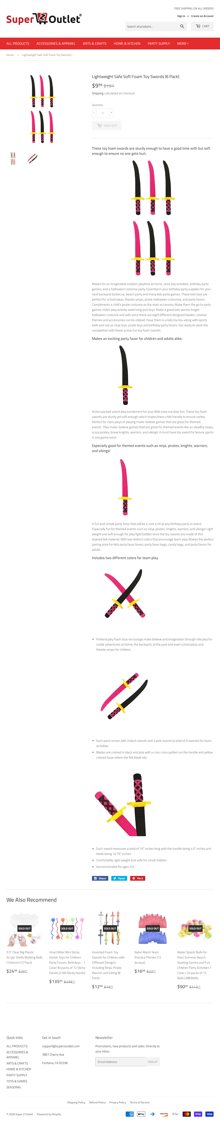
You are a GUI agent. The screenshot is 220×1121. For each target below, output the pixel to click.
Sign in (181, 16)
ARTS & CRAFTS (95, 43)
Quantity (97, 105)
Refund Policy (97, 1102)
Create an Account (202, 16)
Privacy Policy (117, 1102)
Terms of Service (140, 1102)
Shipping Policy (76, 1102)
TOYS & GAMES (16, 1081)
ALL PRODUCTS (17, 43)
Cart (205, 26)
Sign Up (152, 1062)
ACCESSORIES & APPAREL (56, 43)
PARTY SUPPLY (159, 43)
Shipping (98, 93)
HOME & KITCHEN (127, 43)
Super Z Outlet (24, 1114)
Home (10, 55)
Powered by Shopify (49, 1114)
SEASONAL (13, 1087)
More (181, 43)
